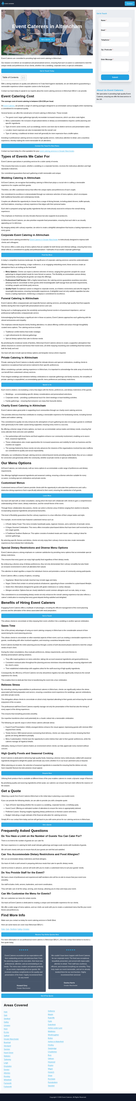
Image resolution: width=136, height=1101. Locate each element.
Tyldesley (7, 1059)
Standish (51, 1086)
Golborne (51, 1011)
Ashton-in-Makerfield (56, 1042)
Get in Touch (47, 616)
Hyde (50, 1021)
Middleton (51, 1031)
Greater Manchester (11, 1039)
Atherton (7, 1073)
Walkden (7, 1056)
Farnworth (7, 1083)
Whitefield (7, 1080)
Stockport (7, 1046)
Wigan (50, 1069)
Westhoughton (53, 1035)
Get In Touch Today (47, 71)
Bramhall (7, 1042)
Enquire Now (47, 773)
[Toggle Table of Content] (22, 78)
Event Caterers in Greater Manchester (44, 240)
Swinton (7, 1049)
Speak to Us (47, 385)
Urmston (26, 929)
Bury (49, 1055)
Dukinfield (52, 1025)
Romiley (7, 1076)
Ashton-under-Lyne (55, 1028)
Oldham (51, 1058)
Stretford (13, 929)
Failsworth (8, 1087)
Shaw (50, 1075)
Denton (6, 1070)
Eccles (6, 1032)
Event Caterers (9, 106)
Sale (7, 929)
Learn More (47, 495)
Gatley (19, 929)
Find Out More (47, 255)
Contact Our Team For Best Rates (47, 146)
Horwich (51, 1072)
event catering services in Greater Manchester (57, 151)
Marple (50, 1014)
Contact (130, 3)
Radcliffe (51, 1018)
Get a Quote (45, 39)
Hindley (51, 1045)
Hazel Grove (8, 1053)
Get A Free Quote (47, 996)
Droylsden (8, 1066)
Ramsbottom (52, 1082)
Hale (3, 929)
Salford (6, 1036)
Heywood (51, 1062)
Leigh (6, 1063)
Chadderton (52, 1052)
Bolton (50, 1038)
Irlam (6, 1029)
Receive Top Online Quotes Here (47, 934)
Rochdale (51, 1079)
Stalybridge (52, 1048)
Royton (50, 1065)
